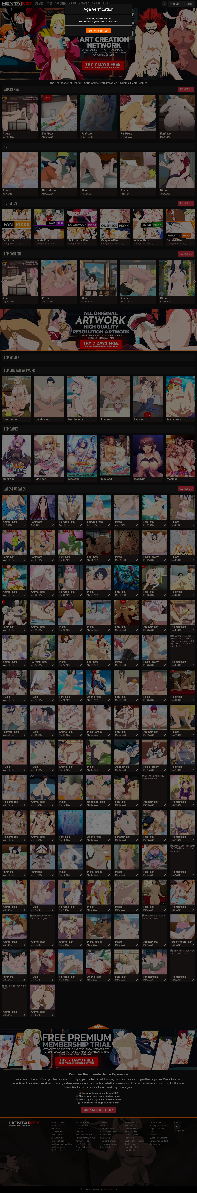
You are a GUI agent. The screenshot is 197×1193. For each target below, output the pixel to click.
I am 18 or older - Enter (98, 31)
